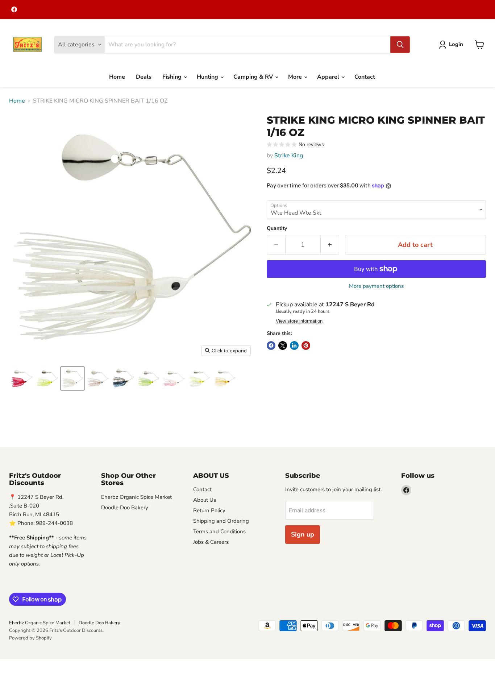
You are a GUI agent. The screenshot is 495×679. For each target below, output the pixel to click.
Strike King (288, 156)
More (295, 77)
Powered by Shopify (30, 638)
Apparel (329, 77)
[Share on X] (282, 345)
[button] (452, 44)
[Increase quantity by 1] (330, 245)
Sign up (302, 534)
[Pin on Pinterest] (305, 345)
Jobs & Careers (211, 542)
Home (117, 77)
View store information (299, 321)
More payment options (376, 286)
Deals (143, 77)
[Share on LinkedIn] (294, 345)
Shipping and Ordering (221, 521)
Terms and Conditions (219, 531)
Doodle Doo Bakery (124, 507)
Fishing (172, 77)
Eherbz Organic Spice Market (136, 497)
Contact (364, 77)
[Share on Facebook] (271, 345)
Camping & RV (253, 77)
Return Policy (209, 510)
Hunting (208, 77)
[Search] (400, 44)
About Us (204, 500)
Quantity (277, 228)
